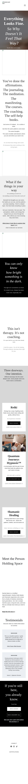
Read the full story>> (8, 611)
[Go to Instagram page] (14, 746)
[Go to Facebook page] (11, 746)
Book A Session (14, 708)
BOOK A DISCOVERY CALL (14, 479)
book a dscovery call (14, 715)
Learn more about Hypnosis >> (14, 483)
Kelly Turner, (10, 646)
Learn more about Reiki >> (14, 427)
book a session (14, 423)
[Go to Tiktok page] (16, 746)
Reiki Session (17, 646)
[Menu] (25, 5)
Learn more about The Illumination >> (14, 536)
